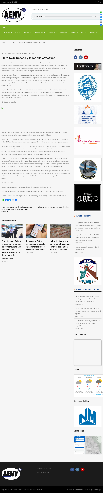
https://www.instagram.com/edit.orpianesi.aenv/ (98, 2)
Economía (51, 33)
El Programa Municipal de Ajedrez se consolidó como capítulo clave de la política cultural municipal (17, 209)
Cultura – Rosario (83, 216)
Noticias (7, 33)
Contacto (93, 33)
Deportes (63, 33)
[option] (12, 243)
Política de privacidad (42, 472)
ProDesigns (97, 489)
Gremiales (39, 33)
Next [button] (69, 244)
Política (17, 33)
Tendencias (31, 53)
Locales (18, 53)
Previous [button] (3, 244)
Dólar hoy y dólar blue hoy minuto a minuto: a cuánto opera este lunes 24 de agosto (88, 311)
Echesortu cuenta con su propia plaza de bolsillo (53, 207)
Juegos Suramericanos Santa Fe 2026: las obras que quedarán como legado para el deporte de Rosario (87, 237)
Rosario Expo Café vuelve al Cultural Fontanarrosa (87, 248)
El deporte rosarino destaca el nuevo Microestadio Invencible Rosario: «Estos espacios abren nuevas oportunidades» (88, 225)
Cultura (73, 33)
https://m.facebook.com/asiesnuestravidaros (95, 2)
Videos (83, 33)
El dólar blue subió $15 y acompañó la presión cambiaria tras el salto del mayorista (87, 323)
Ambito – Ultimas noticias (87, 289)
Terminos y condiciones (43, 468)
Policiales (27, 33)
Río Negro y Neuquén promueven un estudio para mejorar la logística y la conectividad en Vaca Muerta (87, 298)
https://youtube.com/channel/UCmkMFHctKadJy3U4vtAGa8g (100, 2)
